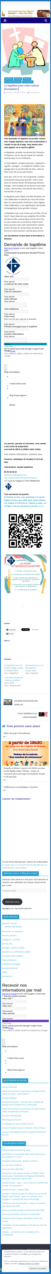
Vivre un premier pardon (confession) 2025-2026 (23, 1210)
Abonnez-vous (12, 901)
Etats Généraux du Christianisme (27, 715)
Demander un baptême (12, 931)
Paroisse (9, 92)
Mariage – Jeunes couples (13, 947)
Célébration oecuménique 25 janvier (21, 787)
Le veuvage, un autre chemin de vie (17, 1124)
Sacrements (27, 82)
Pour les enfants (9, 935)
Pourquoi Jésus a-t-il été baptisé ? (34, 666)
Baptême (8, 79)
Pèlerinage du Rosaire (11, 1119)
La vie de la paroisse (12, 82)
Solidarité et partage (11, 964)
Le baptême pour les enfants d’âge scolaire (13, 666)
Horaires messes (9, 923)
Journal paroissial (10, 968)
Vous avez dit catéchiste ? (13, 1169)
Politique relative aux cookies (28, 1263)
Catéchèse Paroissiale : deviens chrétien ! (13, 678)
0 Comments (34, 92)
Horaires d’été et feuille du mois (16, 1150)
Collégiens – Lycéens (11, 939)
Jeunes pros (7, 943)
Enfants (18, 79)
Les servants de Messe (12, 1165)
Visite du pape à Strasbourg (17, 733)
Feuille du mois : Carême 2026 (15, 1189)
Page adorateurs (9, 960)
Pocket (35, 629)
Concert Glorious (9, 1087)
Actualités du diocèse (16, 1080)
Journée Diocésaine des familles (26, 703)
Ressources (7, 976)
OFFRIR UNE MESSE (13, 926)
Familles (27, 79)
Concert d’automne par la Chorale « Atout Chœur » (24, 1128)
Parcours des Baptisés (12, 1115)
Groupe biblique (9, 1098)
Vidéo (4, 972)
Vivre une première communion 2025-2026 (21, 1214)
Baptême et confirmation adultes (16, 952)
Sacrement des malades (12, 956)
